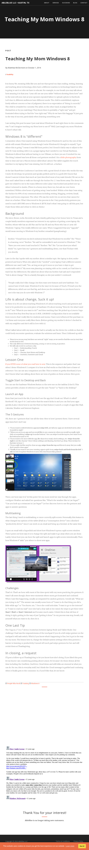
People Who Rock (13, 683)
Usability (10, 74)
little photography (68, 157)
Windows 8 (35, 683)
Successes (66, 3)
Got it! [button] (82, 846)
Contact (83, 3)
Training (25, 683)
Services (56, 3)
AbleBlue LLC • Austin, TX (15, 2)
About (46, 3)
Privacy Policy (78, 841)
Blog (75, 3)
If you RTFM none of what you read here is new (25, 364)
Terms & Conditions (63, 841)
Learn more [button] (70, 846)
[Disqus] (44, 716)
